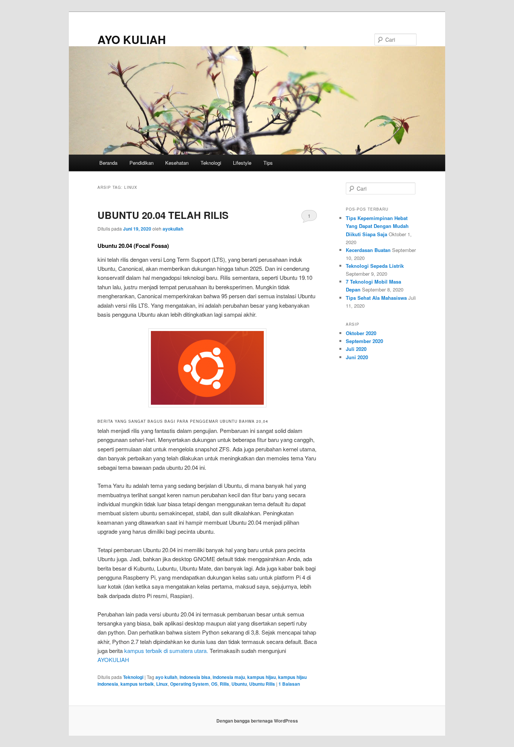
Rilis (224, 683)
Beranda (108, 162)
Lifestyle (242, 162)
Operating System (189, 683)
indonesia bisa (194, 677)
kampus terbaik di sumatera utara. (166, 650)
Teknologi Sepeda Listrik (375, 265)
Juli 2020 (356, 348)
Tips (268, 162)
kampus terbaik (137, 683)
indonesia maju (229, 677)
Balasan (289, 683)
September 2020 (364, 341)
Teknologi (211, 162)
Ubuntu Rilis (262, 683)
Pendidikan (141, 162)
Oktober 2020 (361, 333)
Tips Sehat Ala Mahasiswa (376, 297)
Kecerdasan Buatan (368, 250)
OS (214, 683)
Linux (162, 683)
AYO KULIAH (131, 39)
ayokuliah (173, 228)
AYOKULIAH (113, 659)
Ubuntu (239, 683)
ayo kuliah (166, 677)
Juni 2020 (357, 357)
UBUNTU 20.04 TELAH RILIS (162, 215)
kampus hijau (261, 677)
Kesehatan (177, 162)
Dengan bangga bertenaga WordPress (257, 720)
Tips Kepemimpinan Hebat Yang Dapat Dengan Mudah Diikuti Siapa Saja (377, 225)
